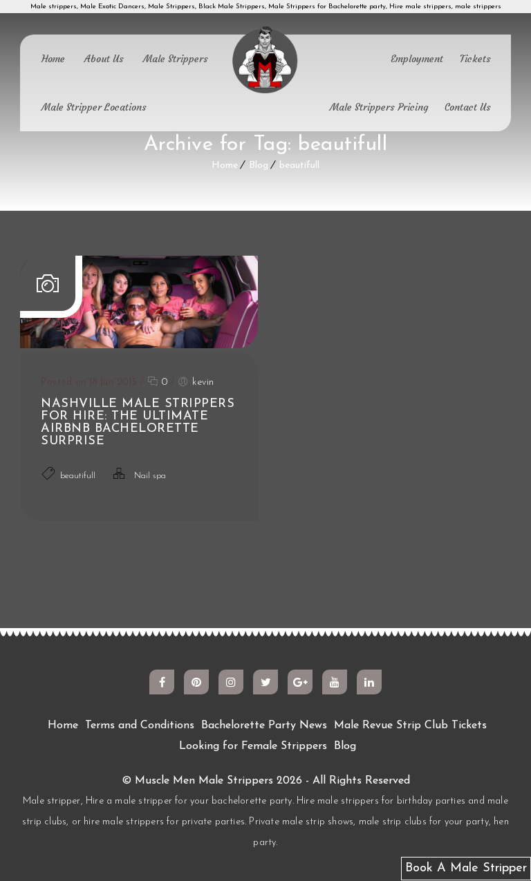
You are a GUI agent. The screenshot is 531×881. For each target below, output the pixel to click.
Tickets (475, 59)
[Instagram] (230, 682)
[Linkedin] (369, 682)
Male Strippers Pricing (379, 107)
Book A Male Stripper (466, 868)
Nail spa (150, 475)
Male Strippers (175, 59)
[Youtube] (334, 682)
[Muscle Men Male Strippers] (265, 60)
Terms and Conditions (139, 725)
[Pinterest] (196, 682)
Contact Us (468, 107)
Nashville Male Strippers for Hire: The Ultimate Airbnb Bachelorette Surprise (137, 423)
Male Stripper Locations (94, 107)
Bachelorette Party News (264, 725)
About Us (104, 59)
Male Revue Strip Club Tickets (410, 725)
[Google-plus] (300, 682)
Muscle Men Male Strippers (204, 780)
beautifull (299, 165)
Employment (417, 59)
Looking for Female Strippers (253, 746)
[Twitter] (265, 682)
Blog (258, 165)
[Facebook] (161, 682)
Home (53, 59)
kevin (203, 382)
